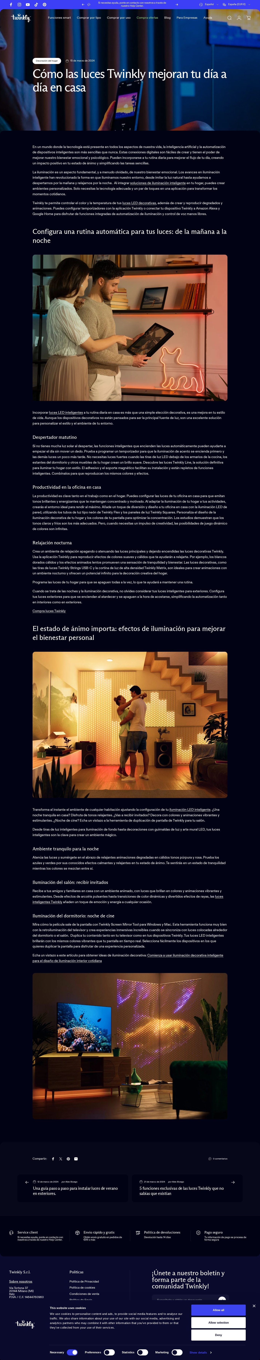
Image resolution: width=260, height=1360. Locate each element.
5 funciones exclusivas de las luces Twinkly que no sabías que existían (182, 1191)
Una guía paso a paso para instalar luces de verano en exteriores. (75, 1191)
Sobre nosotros (20, 1281)
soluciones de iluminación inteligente (158, 183)
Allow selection (218, 1322)
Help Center (136, 6)
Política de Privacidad (84, 1281)
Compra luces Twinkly (49, 611)
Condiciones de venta (84, 1294)
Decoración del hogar (47, 61)
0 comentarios (220, 1159)
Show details (198, 1352)
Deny (218, 1335)
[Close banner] (254, 1306)
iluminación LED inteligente (190, 810)
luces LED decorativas (139, 203)
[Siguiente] (177, 4)
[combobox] (209, 4)
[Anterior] (83, 4)
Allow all (218, 1310)
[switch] (109, 1352)
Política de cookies (82, 1287)
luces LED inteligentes (66, 412)
